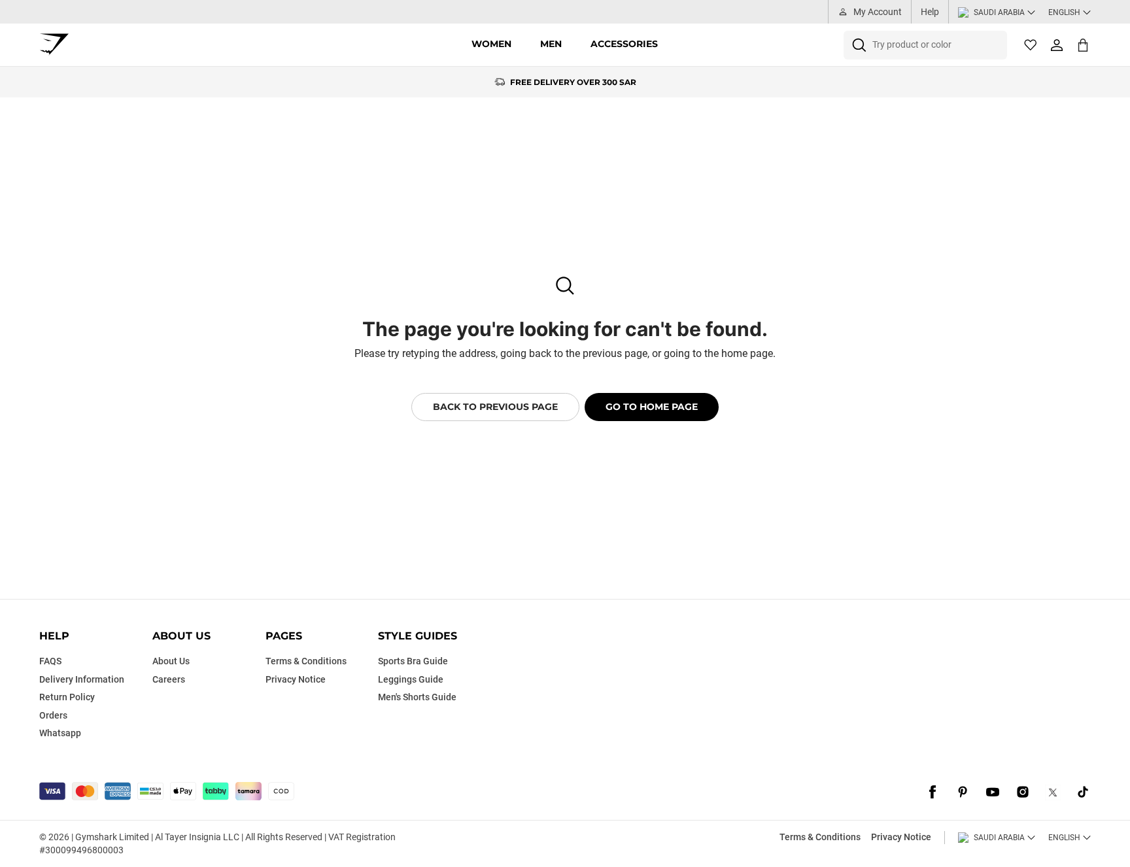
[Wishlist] (1030, 45)
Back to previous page (495, 407)
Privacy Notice (901, 837)
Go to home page (652, 407)
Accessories (624, 44)
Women (491, 44)
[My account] (1057, 45)
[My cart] (1083, 45)
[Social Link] (932, 792)
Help (930, 12)
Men (551, 44)
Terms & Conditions (820, 837)
